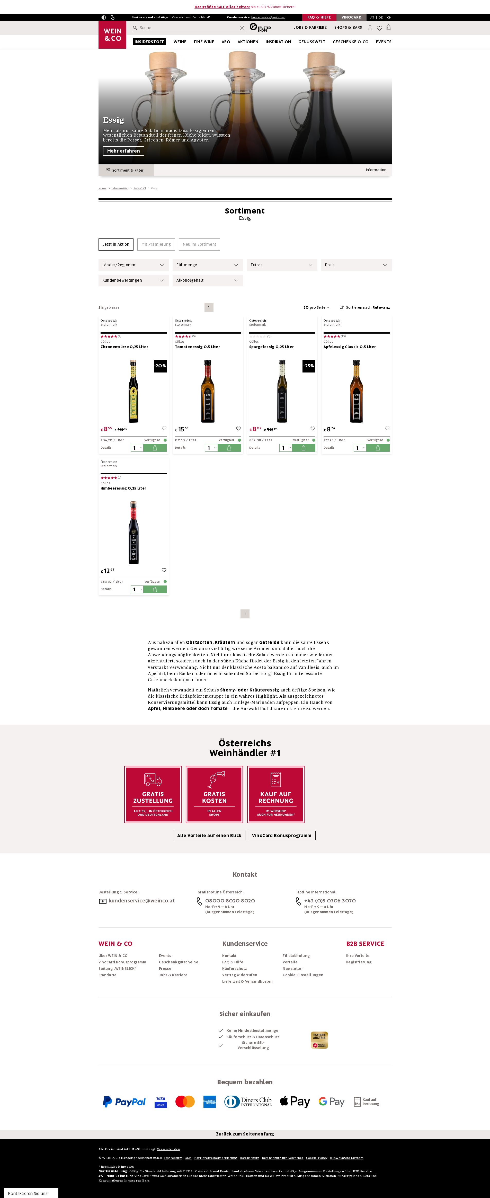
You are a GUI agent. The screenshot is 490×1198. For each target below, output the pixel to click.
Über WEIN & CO (113, 955)
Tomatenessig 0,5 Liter (197, 346)
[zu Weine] (192, 42)
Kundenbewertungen (122, 280)
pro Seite (315, 307)
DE (381, 17)
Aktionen (248, 42)
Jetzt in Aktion (116, 244)
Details (106, 448)
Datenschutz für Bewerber (283, 1157)
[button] (103, 17)
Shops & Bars (348, 27)
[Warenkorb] (388, 27)
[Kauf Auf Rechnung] (276, 794)
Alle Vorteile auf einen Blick (209, 835)
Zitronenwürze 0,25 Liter (124, 346)
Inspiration (278, 42)
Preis (330, 265)
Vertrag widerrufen (239, 975)
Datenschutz (249, 1157)
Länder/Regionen (119, 265)
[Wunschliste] (379, 28)
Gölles (105, 341)
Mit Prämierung (156, 244)
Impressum (173, 1157)
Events (383, 42)
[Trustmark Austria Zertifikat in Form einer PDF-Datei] (319, 1039)
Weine (180, 42)
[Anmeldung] (370, 28)
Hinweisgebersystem (346, 1157)
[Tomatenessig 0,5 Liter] (208, 391)
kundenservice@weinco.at (268, 17)
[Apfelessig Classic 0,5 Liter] (357, 391)
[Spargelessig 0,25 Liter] (282, 391)
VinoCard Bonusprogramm (281, 835)
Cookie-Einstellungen (303, 975)
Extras (256, 265)
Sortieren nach (368, 307)
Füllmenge (186, 265)
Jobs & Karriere (310, 27)
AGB (188, 1157)
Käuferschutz (234, 968)
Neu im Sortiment (199, 244)
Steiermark (109, 325)
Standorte (108, 975)
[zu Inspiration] (297, 42)
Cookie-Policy (316, 1157)
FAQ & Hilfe (232, 962)
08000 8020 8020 (230, 900)
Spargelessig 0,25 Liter (271, 346)
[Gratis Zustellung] (153, 794)
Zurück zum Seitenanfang (245, 1134)
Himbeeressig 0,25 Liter (123, 488)
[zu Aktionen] (265, 42)
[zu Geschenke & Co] (375, 42)
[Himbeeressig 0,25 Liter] (134, 532)
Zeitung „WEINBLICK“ (118, 968)
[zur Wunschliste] (164, 429)
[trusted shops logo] (258, 28)
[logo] (112, 35)
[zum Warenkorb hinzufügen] (154, 447)
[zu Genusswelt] (331, 42)
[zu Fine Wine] (220, 42)
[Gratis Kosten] (214, 794)
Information (376, 169)
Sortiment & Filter (127, 170)
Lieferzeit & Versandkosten (247, 981)
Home (102, 188)
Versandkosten (168, 1149)
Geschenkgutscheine (178, 962)
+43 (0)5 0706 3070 (330, 900)
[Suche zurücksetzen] (242, 28)
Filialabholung (296, 955)
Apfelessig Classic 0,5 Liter (350, 346)
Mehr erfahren (123, 151)
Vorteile (290, 962)
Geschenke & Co (351, 42)
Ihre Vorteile (358, 955)
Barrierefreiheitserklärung (215, 1157)
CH (389, 17)
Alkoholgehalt (189, 280)
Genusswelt (311, 42)
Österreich (109, 320)
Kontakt (229, 955)
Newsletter (293, 968)
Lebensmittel (120, 188)
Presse (165, 968)
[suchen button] (136, 27)
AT (372, 17)
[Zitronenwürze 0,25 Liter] (134, 391)
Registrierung (359, 962)
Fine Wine (204, 42)
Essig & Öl (139, 188)
